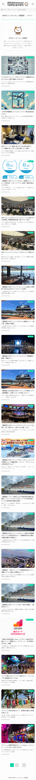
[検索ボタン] (3, 4)
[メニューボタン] (33, 4)
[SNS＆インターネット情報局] (18, 4)
